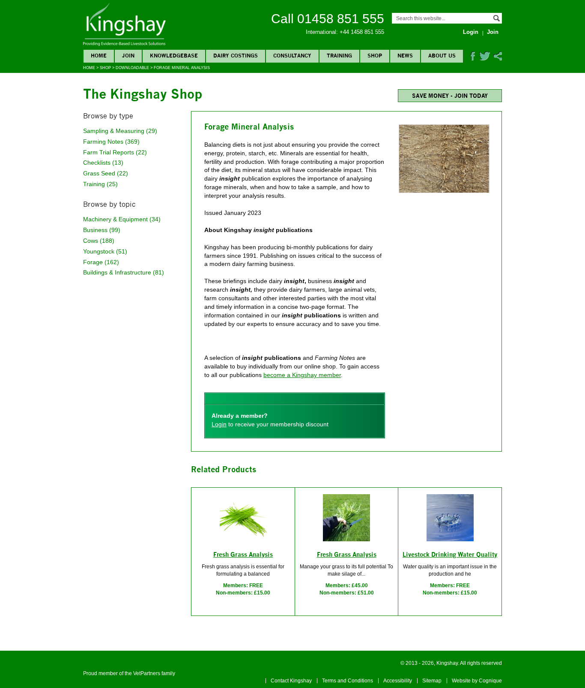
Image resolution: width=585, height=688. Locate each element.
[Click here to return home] (124, 44)
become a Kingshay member (302, 374)
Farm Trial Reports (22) (115, 152)
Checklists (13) (103, 162)
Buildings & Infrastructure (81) (123, 272)
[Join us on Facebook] (472, 59)
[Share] (497, 59)
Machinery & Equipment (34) (122, 219)
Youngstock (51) (105, 251)
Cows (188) (98, 240)
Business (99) (101, 229)
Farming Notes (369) (111, 141)
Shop (105, 68)
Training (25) (100, 184)
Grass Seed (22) (105, 173)
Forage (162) (101, 262)
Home (89, 68)
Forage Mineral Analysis (182, 68)
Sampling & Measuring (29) (120, 130)
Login (219, 424)
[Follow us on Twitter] (484, 59)
